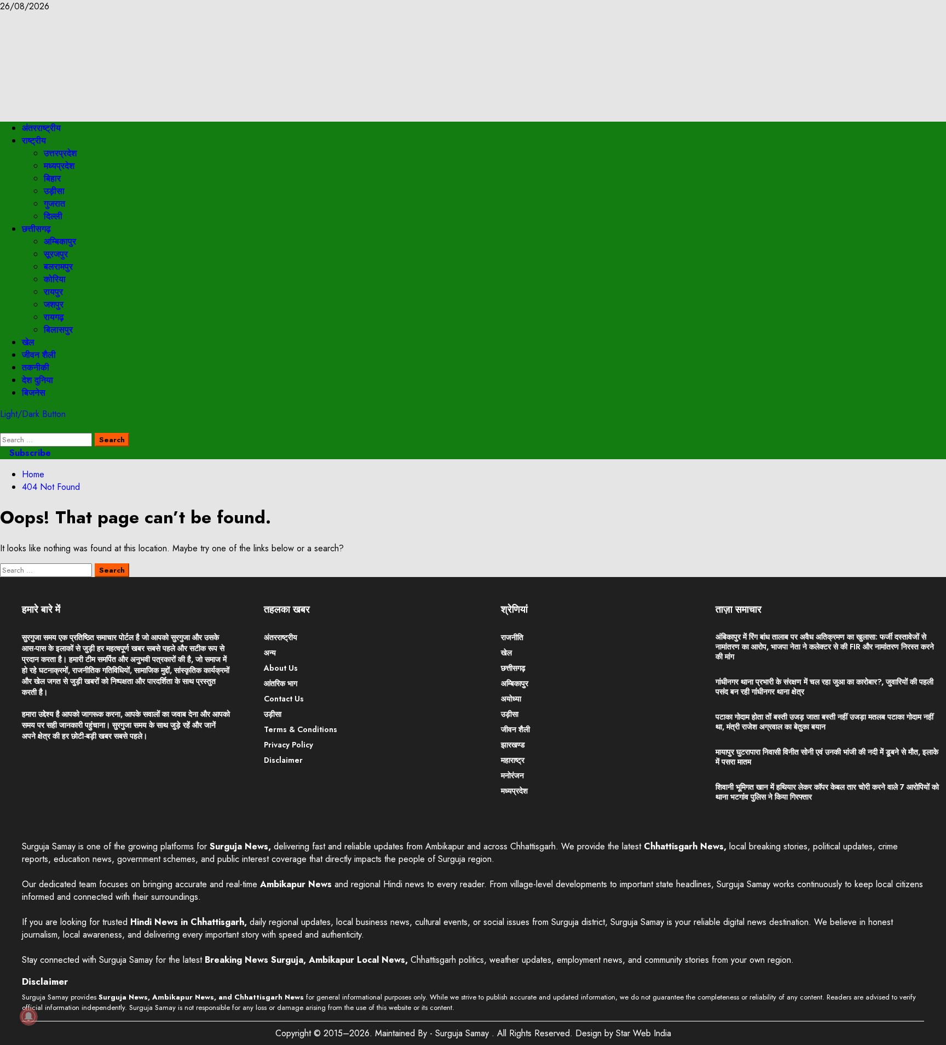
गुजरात (54, 203)
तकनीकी (35, 367)
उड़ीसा (54, 191)
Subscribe (29, 453)
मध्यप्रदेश (59, 165)
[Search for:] (47, 439)
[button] (3, 426)
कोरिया (55, 279)
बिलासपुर (58, 329)
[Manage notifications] (28, 1016)
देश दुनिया (37, 380)
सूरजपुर (56, 254)
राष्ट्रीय (34, 140)
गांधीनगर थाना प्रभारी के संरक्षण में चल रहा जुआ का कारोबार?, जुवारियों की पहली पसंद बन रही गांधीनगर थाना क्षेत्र (824, 686)
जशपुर (54, 304)
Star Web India (643, 1033)
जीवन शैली (39, 355)
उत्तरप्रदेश (60, 153)
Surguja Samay (463, 1033)
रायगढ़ (54, 317)
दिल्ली (53, 216)
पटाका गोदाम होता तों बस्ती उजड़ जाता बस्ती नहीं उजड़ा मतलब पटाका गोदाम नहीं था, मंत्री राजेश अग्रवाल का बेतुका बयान (824, 721)
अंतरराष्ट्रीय (41, 128)
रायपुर (53, 291)
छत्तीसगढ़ (36, 228)
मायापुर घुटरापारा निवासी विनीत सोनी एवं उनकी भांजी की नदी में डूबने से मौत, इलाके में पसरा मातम (827, 756)
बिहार (52, 178)
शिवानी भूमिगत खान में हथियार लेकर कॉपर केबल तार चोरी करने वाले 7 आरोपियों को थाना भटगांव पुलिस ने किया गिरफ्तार (827, 791)
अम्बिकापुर (60, 241)
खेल (28, 342)
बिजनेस (33, 392)
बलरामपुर (58, 266)
